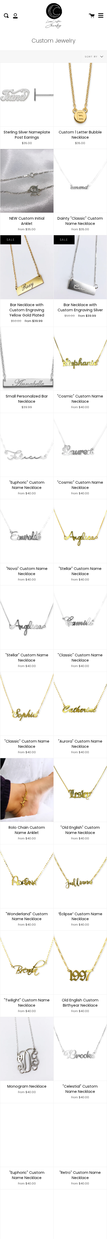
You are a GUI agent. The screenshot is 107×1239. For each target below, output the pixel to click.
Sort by (92, 56)
